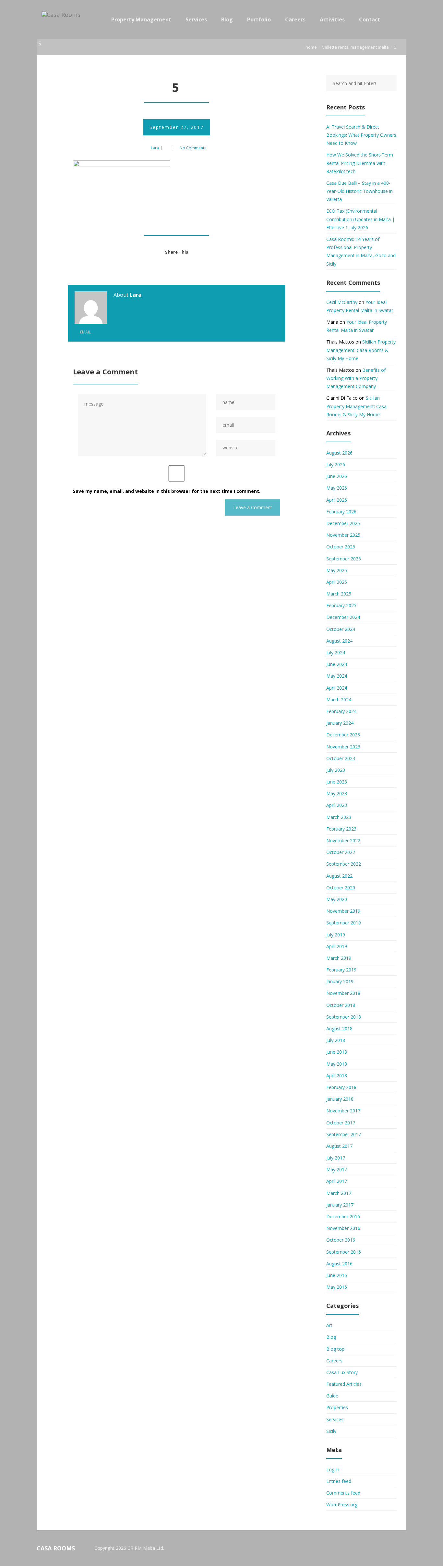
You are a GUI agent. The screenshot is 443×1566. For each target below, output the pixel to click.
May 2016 (336, 1287)
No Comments (193, 148)
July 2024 (335, 652)
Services (334, 1419)
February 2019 (341, 970)
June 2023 (336, 782)
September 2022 (343, 864)
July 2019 (335, 935)
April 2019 (336, 946)
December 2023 (343, 735)
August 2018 (339, 1028)
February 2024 (341, 711)
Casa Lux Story (342, 1372)
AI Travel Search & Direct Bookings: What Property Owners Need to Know (361, 135)
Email (85, 332)
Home (311, 47)
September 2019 (343, 923)
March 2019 (338, 958)
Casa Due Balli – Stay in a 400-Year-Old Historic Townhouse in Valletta (359, 191)
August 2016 (339, 1263)
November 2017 (343, 1111)
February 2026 (341, 511)
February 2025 (341, 605)
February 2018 (341, 1087)
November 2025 (343, 535)
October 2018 (340, 1005)
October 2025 (340, 547)
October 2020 (340, 887)
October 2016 (340, 1240)
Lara (155, 148)
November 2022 (343, 840)
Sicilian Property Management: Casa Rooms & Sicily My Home (361, 350)
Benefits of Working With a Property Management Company (356, 378)
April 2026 (336, 500)
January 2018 (339, 1099)
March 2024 (338, 699)
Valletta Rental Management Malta (355, 47)
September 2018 (343, 1017)
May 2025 (336, 570)
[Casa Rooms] (63, 19)
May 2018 (336, 1064)
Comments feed (343, 1493)
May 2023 (336, 793)
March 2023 (338, 817)
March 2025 (338, 594)
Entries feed (338, 1481)
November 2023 (343, 747)
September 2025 (343, 559)
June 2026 (336, 476)
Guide (332, 1396)
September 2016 (343, 1252)
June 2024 (336, 664)
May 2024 (336, 676)
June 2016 (336, 1275)
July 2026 (335, 464)
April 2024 (336, 688)
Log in (332, 1469)
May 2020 (336, 899)
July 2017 (335, 1158)
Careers (334, 1361)
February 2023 (341, 829)
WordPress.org (341, 1504)
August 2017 (339, 1146)
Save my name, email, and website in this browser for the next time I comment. (166, 491)
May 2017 (336, 1169)
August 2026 (339, 453)
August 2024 (339, 641)
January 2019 (339, 981)
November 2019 (343, 911)
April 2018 (336, 1075)
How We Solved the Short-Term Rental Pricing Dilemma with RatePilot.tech (359, 163)
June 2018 (336, 1052)
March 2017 (338, 1193)
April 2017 (336, 1181)
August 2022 (339, 876)
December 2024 (343, 617)
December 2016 (343, 1216)
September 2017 (343, 1134)
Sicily (331, 1431)
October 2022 (340, 852)
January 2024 (339, 723)
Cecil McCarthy (341, 302)
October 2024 (340, 629)
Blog (331, 1337)
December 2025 (343, 523)
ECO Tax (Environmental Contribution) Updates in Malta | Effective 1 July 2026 (360, 219)
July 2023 (335, 770)
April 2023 (336, 805)
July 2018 (335, 1040)
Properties (337, 1407)
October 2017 (340, 1123)
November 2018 (343, 993)
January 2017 (339, 1205)
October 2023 (340, 758)
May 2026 (336, 488)
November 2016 (343, 1228)
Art (329, 1325)
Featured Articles (344, 1384)
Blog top (335, 1349)
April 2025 (336, 582)
